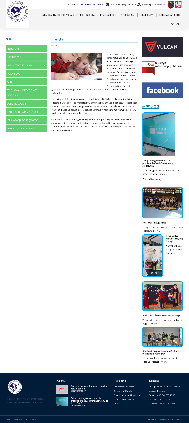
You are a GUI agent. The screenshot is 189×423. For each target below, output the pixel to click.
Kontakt (176, 23)
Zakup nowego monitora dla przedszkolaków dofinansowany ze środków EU (159, 163)
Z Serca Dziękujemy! (152, 179)
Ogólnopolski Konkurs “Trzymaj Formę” (174, 239)
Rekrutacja (165, 15)
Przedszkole (108, 15)
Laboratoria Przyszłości (23, 112)
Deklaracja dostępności (23, 120)
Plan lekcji (14, 73)
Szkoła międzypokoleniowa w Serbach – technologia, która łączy (161, 352)
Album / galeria (17, 103)
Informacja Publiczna (21, 128)
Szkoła (90, 15)
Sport (11, 82)
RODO (177, 15)
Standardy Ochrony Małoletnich (63, 15)
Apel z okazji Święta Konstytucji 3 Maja (161, 315)
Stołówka (127, 15)
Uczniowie (14, 57)
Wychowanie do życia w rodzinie (22, 93)
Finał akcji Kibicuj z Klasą (154, 222)
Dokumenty (146, 15)
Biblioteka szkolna (19, 65)
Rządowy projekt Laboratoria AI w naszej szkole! (89, 387)
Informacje (14, 49)
